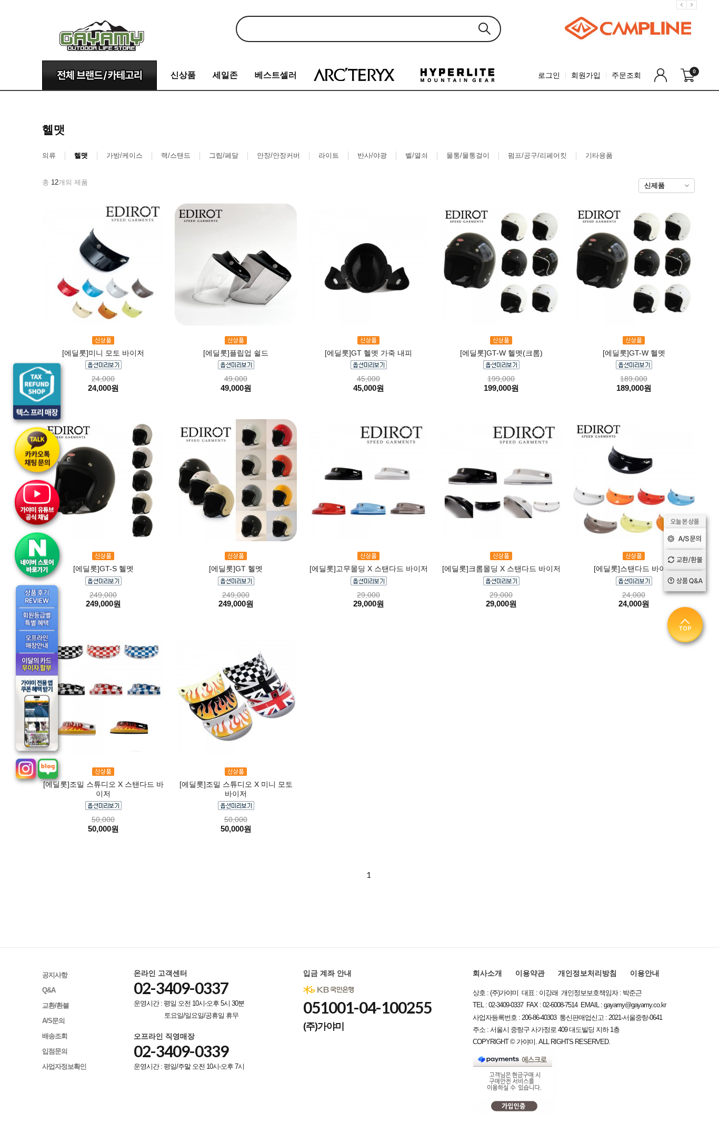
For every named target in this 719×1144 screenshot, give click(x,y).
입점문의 (54, 1051)
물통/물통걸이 (468, 155)
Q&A (48, 990)
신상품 (183, 74)
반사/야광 (372, 155)
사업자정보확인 (64, 1066)
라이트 (328, 155)
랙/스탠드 (176, 155)
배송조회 (54, 1036)
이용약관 (530, 973)
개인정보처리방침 (587, 973)
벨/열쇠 (416, 155)
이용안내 (645, 973)
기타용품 (599, 155)
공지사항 (54, 975)
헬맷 (81, 155)
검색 (484, 29)
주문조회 (626, 75)
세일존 (225, 74)
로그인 (549, 75)
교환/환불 (55, 1005)
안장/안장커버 (278, 155)
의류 (49, 155)
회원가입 (586, 75)
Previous (683, 13)
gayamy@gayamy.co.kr (635, 1005)
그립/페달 (223, 155)
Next (693, 13)
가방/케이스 (124, 155)
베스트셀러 (276, 74)
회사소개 (487, 973)
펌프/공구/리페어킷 (537, 155)
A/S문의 (53, 1021)
